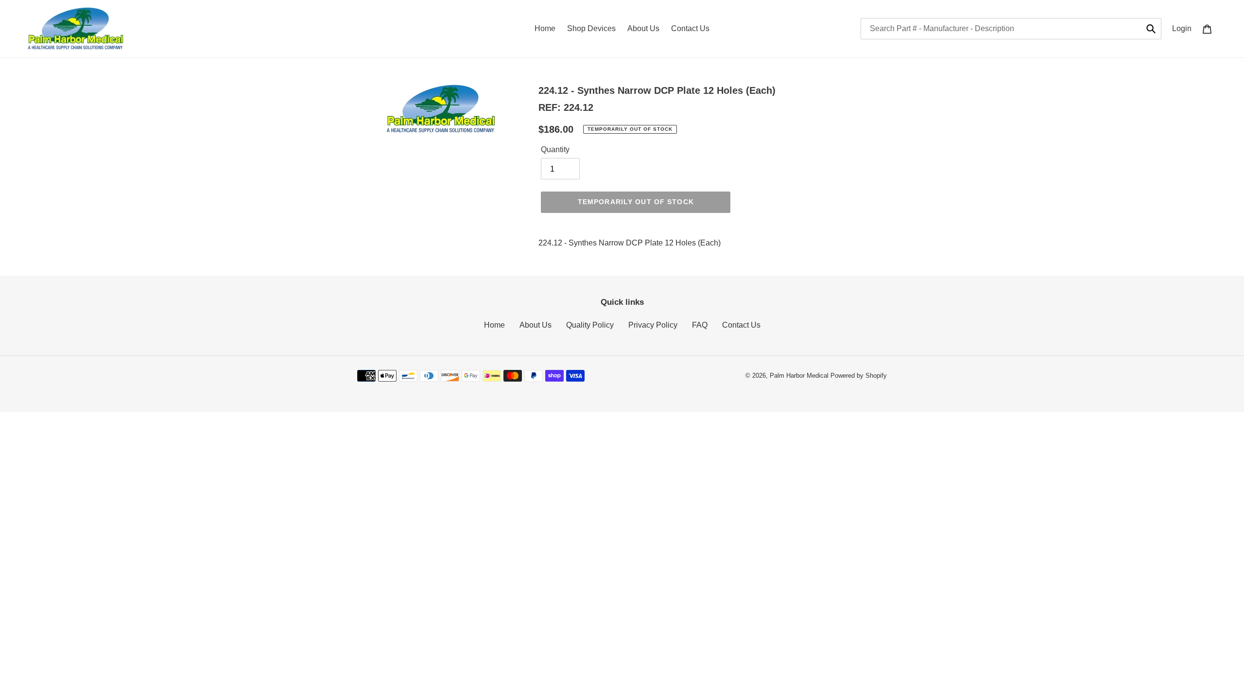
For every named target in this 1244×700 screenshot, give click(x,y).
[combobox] (1011, 28)
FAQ (700, 325)
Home (494, 325)
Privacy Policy (652, 325)
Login (1184, 28)
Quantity (555, 149)
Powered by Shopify (858, 375)
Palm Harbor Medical (799, 375)
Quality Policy (590, 325)
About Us (535, 325)
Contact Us (741, 325)
